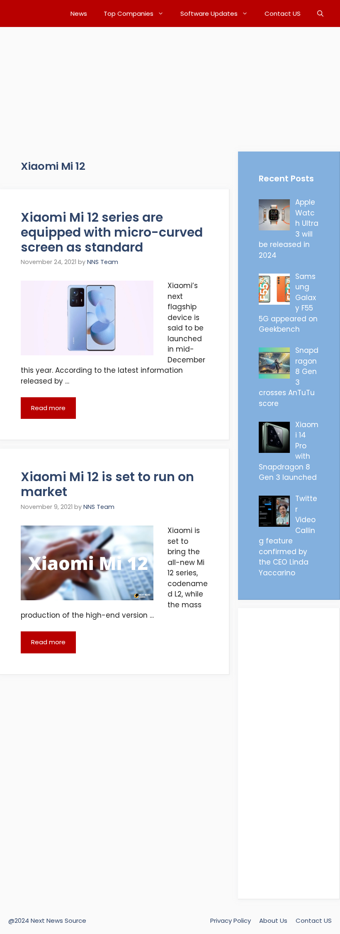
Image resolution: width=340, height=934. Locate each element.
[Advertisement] (170, 85)
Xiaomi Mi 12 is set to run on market (107, 484)
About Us (273, 920)
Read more (48, 407)
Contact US (283, 13)
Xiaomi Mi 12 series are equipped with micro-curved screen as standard (112, 232)
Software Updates (209, 13)
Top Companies (128, 13)
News (78, 13)
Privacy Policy (230, 920)
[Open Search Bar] (320, 13)
